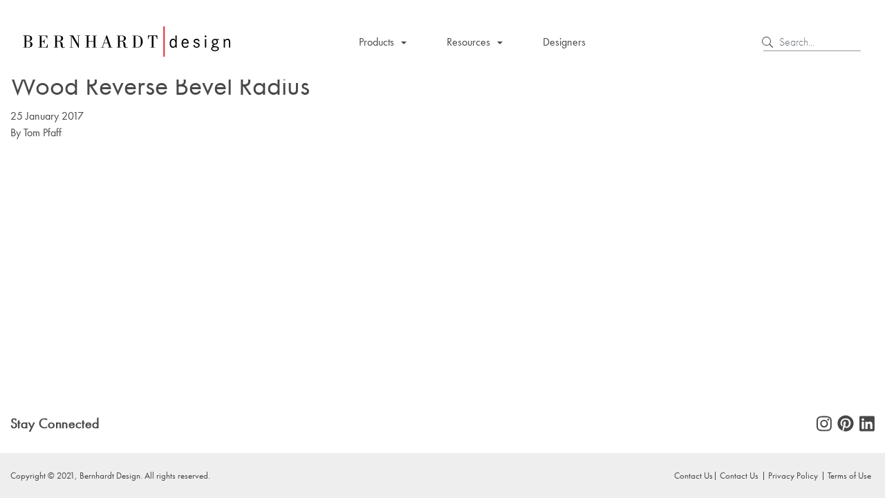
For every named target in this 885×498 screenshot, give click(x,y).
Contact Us (739, 475)
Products (376, 41)
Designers (564, 41)
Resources (468, 41)
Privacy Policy (793, 475)
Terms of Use (849, 475)
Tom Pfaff (43, 132)
